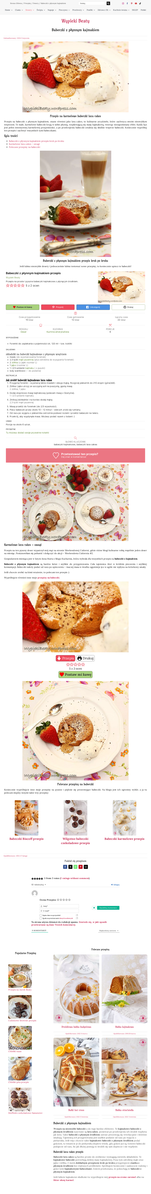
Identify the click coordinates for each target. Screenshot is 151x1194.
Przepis (67, 658)
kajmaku (29, 368)
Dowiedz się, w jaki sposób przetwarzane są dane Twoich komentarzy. (69, 923)
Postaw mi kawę (24, 307)
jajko (13, 365)
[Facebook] (65, 866)
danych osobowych (66, 918)
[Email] (85, 866)
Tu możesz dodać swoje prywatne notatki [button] (27, 432)
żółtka (15, 362)
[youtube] (136, 3)
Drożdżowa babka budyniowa (76, 1026)
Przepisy (27, 3)
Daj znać (65, 457)
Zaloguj (116, 885)
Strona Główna (16, 3)
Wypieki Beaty (75, 21)
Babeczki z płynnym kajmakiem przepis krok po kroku (36, 141)
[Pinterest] (80, 866)
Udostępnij (94, 307)
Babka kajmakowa (124, 1026)
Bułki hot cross (76, 1110)
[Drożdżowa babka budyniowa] (76, 956)
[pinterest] (132, 3)
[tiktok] (140, 3)
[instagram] (123, 3)
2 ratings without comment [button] (75, 878)
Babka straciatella (124, 1110)
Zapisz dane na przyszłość (51, 915)
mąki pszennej (26, 359)
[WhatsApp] (75, 866)
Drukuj (130, 307)
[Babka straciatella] (124, 1039)
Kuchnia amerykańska (58, 332)
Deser (24, 332)
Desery (36, 3)
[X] (70, 866)
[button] (8, 285)
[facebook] (127, 3)
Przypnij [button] (59, 307)
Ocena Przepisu (48, 899)
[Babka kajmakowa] (124, 956)
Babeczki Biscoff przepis (26, 839)
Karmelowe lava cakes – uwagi (24, 144)
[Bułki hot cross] (76, 1039)
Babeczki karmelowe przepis (124, 839)
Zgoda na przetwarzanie (57, 918)
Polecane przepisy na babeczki (24, 147)
